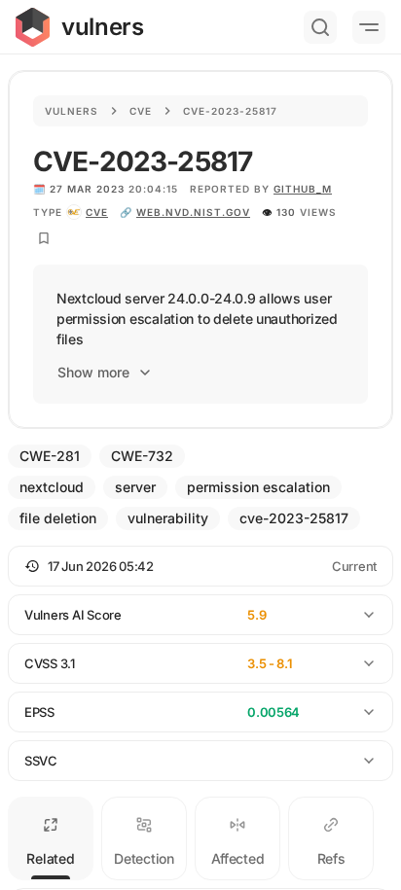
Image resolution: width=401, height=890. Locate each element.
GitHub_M (302, 189)
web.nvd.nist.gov (193, 212)
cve (97, 212)
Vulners (71, 111)
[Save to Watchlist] (44, 238)
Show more (93, 372)
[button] (200, 566)
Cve (140, 111)
